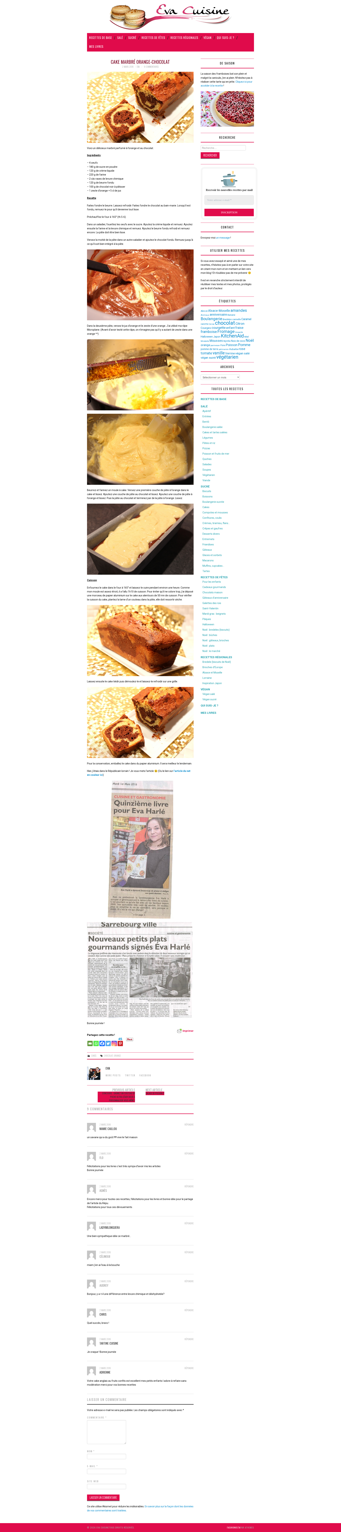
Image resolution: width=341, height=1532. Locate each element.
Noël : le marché (211, 651)
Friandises (208, 544)
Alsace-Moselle (219, 310)
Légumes (207, 437)
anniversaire (218, 314)
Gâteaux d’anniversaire (215, 597)
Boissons (207, 496)
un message (223, 237)
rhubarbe (233, 349)
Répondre (189, 1124)
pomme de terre (209, 349)
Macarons (208, 560)
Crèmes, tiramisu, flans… (216, 523)
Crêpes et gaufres (212, 528)
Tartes (206, 571)
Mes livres (96, 46)
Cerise (212, 324)
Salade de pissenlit (155, 1093)
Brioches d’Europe (212, 667)
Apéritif (206, 411)
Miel (246, 336)
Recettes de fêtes (153, 38)
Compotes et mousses (215, 512)
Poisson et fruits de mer (215, 453)
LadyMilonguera (109, 1227)
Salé (120, 38)
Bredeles (227, 319)
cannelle (236, 319)
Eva (138, 66)
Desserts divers (211, 533)
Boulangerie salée (212, 427)
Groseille (239, 332)
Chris (102, 1314)
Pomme (244, 345)
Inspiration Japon (212, 683)
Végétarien (208, 475)
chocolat (108, 1055)
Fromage (226, 331)
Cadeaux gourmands (214, 587)
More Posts (113, 1075)
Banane (231, 315)
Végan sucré (209, 699)
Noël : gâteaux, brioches (215, 640)
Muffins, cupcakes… (213, 565)
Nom (91, 1451)
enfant (230, 328)
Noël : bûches (209, 635)
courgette (219, 328)
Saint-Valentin (210, 608)
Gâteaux (207, 549)
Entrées (206, 416)
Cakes (93, 1055)
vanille (219, 352)
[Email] (90, 1041)
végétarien (227, 357)
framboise (209, 332)
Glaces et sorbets (212, 555)
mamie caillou (108, 1128)
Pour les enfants (211, 581)
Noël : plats (208, 645)
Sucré (132, 38)
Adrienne (104, 1372)
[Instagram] (114, 1041)
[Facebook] (102, 1041)
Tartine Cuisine (108, 1343)
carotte (204, 324)
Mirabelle (205, 341)
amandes (239, 310)
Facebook (145, 1075)
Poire (222, 345)
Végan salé (208, 694)
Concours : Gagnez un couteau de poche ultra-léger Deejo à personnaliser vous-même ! (118, 1097)
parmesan (215, 345)
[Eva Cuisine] (170, 16)
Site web (93, 1481)
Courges (206, 328)
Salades (207, 464)
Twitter (130, 1075)
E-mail (92, 1466)
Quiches (207, 459)
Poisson (231, 345)
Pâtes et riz (208, 443)
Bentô (205, 421)
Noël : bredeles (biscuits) (216, 629)
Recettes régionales (184, 38)
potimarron (224, 349)
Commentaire (97, 1417)
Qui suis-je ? (225, 38)
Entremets (208, 539)
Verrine (230, 353)
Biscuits (206, 491)
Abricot (204, 311)
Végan (208, 38)
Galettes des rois (211, 603)
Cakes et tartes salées (214, 432)
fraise (239, 328)
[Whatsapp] (96, 1041)
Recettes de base (100, 38)
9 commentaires (151, 66)
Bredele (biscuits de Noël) (216, 661)
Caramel (246, 319)
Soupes (206, 469)
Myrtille (227, 341)
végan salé (242, 353)
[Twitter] (108, 1041)
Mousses (216, 340)
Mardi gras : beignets (214, 613)
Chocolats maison (212, 592)
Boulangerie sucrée (213, 501)
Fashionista (233, 1527)
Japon (216, 336)
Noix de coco (238, 340)
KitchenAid (232, 336)
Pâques (206, 619)
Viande (206, 480)
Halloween (207, 336)
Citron (240, 324)
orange (117, 1055)
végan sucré (208, 357)
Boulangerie (211, 318)
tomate (206, 353)
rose (242, 349)
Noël (250, 340)
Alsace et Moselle (212, 672)
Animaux (205, 315)
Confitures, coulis (212, 517)
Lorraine (207, 677)
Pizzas (206, 448)
